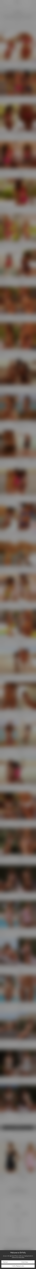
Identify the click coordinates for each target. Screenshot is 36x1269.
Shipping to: (5, 1262)
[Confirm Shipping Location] (18, 1266)
